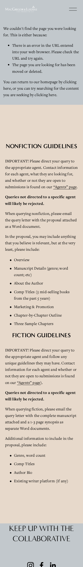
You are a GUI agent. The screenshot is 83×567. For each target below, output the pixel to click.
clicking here (45, 94)
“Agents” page (65, 186)
